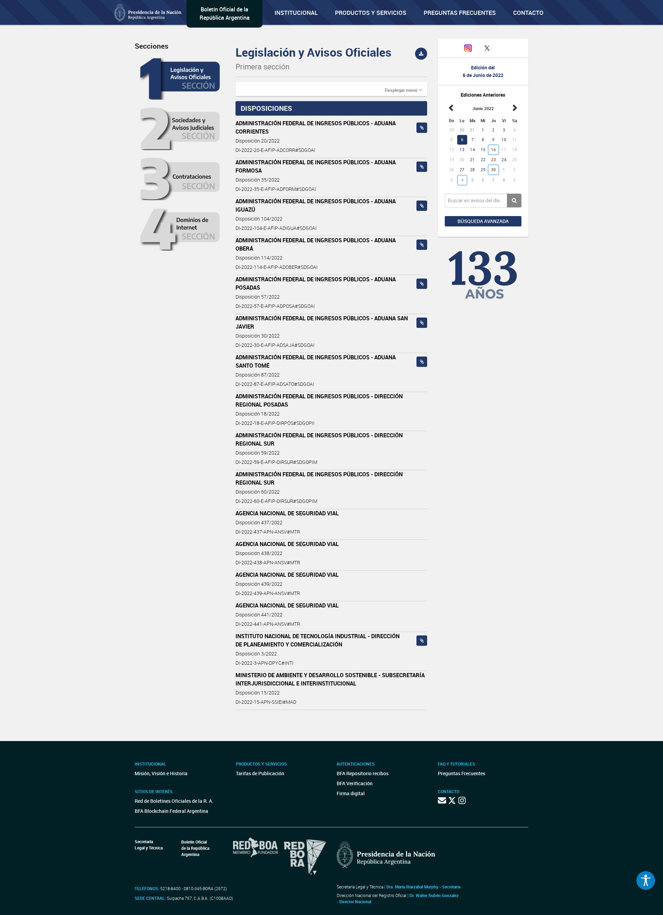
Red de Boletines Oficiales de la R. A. (174, 801)
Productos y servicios (370, 13)
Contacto (528, 13)
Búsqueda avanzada (483, 221)
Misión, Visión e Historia (161, 773)
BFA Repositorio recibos (362, 773)
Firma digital (351, 793)
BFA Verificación (355, 783)
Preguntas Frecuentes (460, 13)
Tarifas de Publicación (260, 773)
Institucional (296, 13)
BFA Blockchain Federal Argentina (171, 811)
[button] (403, 90)
